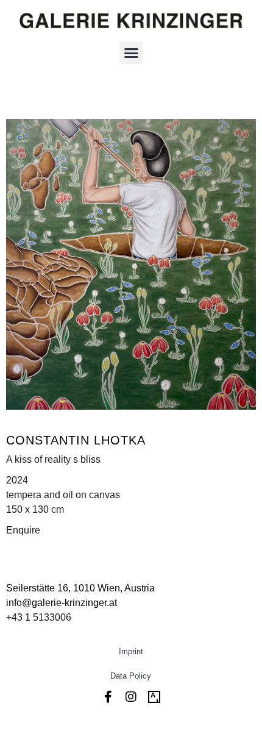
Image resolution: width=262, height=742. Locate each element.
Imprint (131, 651)
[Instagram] (131, 696)
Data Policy (130, 675)
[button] (131, 53)
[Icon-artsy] (154, 696)
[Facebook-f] (107, 696)
